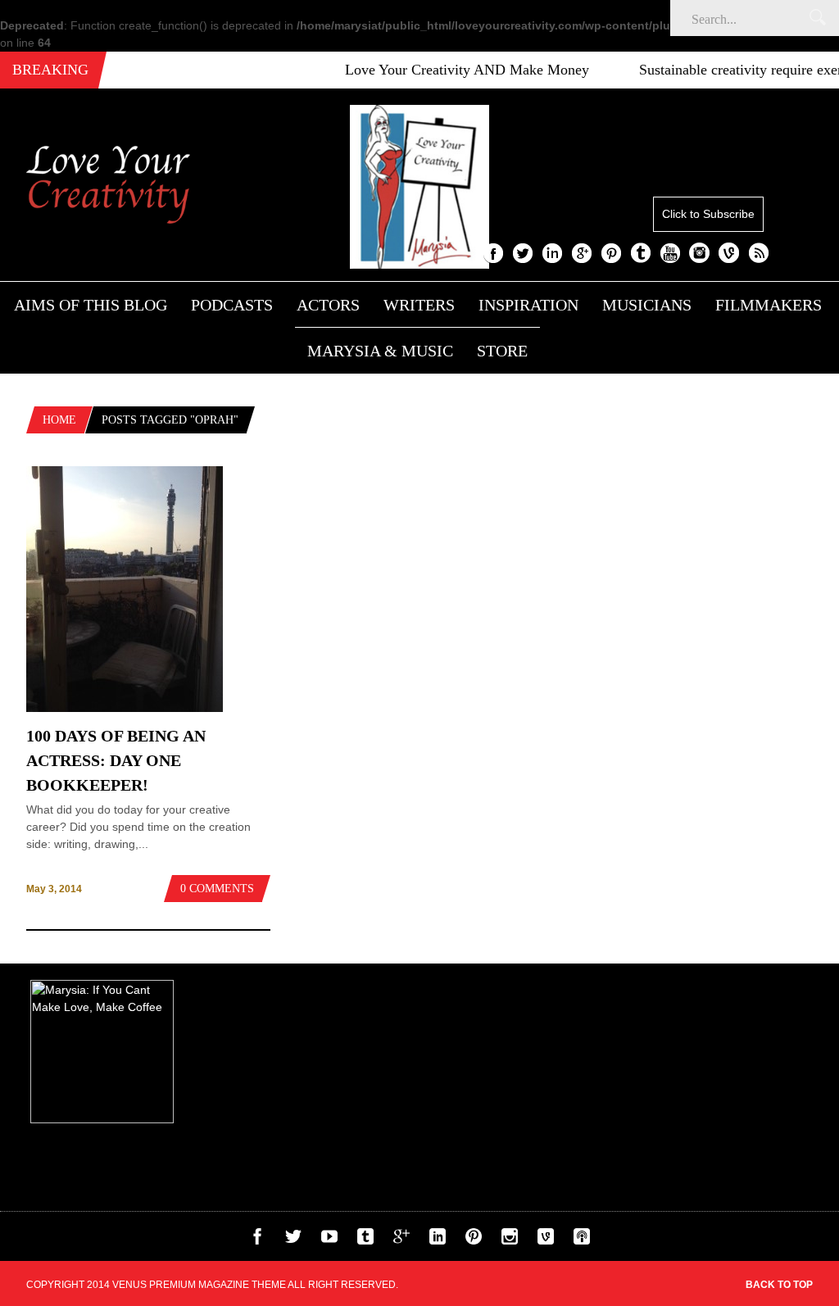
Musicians (647, 305)
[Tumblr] (365, 1240)
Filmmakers (768, 305)
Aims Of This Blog (90, 305)
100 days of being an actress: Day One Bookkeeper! (116, 760)
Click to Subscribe (708, 213)
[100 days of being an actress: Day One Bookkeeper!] (124, 707)
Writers (419, 305)
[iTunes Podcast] (582, 1240)
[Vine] (545, 1240)
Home (59, 420)
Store (502, 351)
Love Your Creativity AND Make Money (447, 69)
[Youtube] (329, 1240)
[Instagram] (509, 1240)
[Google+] (401, 1240)
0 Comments (217, 888)
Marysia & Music (380, 351)
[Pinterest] (473, 1240)
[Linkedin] (437, 1240)
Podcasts (232, 305)
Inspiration (528, 305)
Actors (328, 305)
